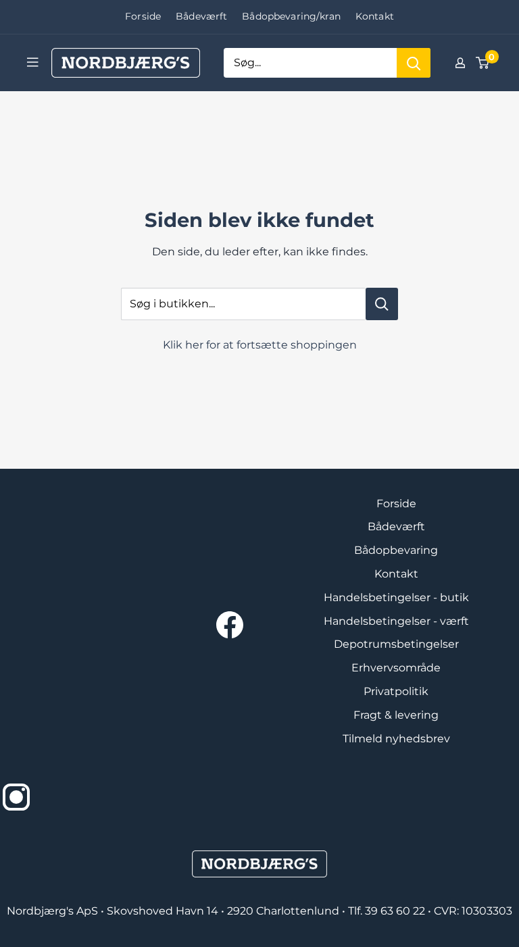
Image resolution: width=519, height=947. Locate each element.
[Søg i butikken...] (382, 304)
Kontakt (374, 16)
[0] (483, 63)
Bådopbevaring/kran (291, 16)
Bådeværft (201, 16)
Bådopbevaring (396, 550)
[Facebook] (230, 625)
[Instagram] (16, 797)
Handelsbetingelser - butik (396, 597)
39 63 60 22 (396, 910)
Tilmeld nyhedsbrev (396, 738)
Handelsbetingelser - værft (396, 621)
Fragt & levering (396, 715)
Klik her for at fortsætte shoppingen (260, 344)
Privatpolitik (396, 691)
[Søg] (413, 63)
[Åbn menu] (32, 62)
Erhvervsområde (396, 667)
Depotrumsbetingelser (396, 644)
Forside (143, 16)
